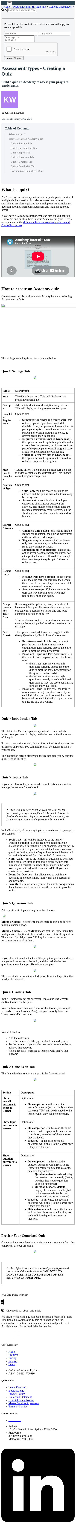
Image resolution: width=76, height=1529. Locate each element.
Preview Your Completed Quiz (27, 171)
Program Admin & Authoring (29, 6)
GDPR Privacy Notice (21, 1400)
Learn (11, 1364)
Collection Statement (20, 1396)
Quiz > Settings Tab (21, 143)
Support (12, 1361)
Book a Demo (16, 1390)
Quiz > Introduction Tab (24, 148)
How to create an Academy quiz (26, 139)
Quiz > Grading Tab (21, 162)
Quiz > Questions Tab (22, 157)
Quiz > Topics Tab (20, 152)
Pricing (12, 1357)
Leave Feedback (17, 1387)
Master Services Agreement (23, 1403)
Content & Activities (60, 6)
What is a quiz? (17, 134)
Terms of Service (17, 1406)
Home (7, 6)
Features (13, 1354)
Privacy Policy (16, 1393)
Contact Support (14, 58)
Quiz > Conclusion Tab (23, 166)
